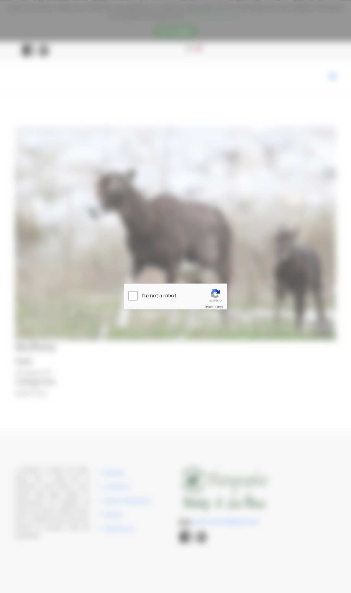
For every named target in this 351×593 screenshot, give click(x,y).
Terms (219, 306)
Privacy (209, 306)
